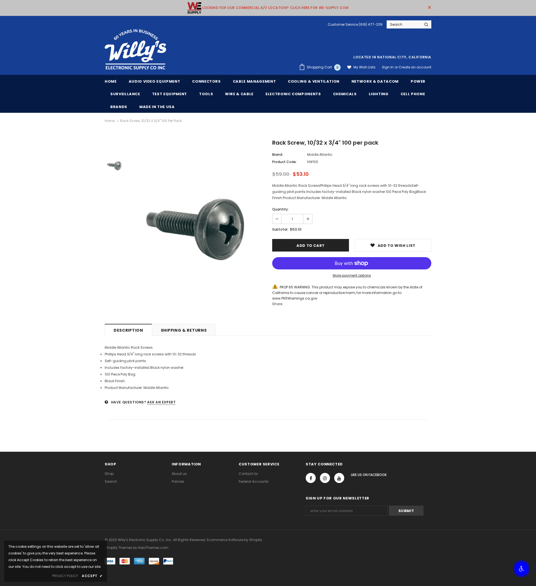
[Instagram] (325, 478)
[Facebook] (311, 478)
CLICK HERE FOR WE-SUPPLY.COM (319, 7)
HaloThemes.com (153, 547)
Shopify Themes (118, 547)
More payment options (352, 275)
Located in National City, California (392, 57)
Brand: (277, 154)
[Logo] (135, 50)
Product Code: (284, 161)
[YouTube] (339, 478)
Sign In (388, 67)
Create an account (415, 67)
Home (110, 120)
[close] (429, 8)
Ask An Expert (161, 402)
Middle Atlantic (319, 154)
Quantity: (280, 209)
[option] (197, 227)
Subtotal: (280, 229)
